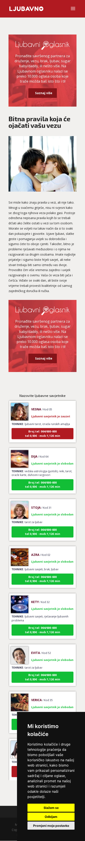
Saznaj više (43, 93)
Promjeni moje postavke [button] (51, 825)
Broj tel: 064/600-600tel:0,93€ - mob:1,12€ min (42, 429)
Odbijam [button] (51, 817)
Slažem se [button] (51, 808)
